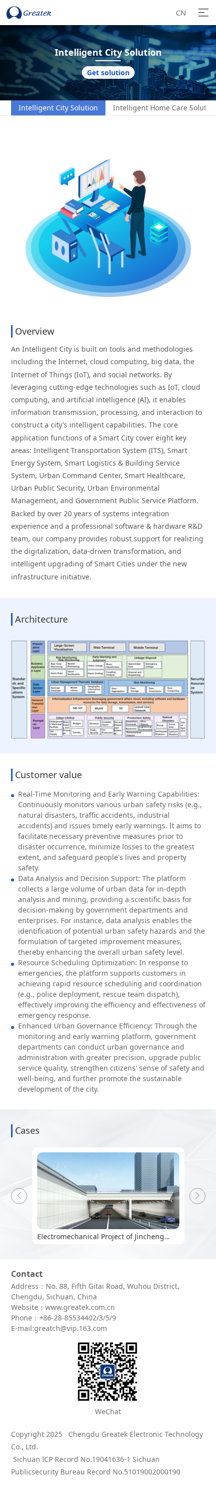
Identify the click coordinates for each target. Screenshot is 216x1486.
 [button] (197, 1195)
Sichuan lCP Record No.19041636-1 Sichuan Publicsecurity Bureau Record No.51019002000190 (95, 1465)
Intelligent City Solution (58, 107)
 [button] (19, 1195)
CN (181, 13)
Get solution (108, 72)
